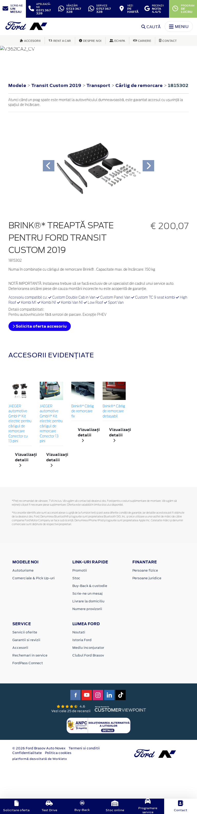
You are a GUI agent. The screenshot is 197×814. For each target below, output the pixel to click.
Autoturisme (23, 570)
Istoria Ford (82, 640)
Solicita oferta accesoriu (41, 326)
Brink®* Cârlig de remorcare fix (82, 411)
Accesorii (20, 647)
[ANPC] (98, 725)
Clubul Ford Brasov (88, 655)
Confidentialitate (27, 752)
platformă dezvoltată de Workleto (39, 759)
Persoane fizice (145, 570)
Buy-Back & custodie (89, 585)
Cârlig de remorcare (139, 85)
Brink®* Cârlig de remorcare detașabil (114, 411)
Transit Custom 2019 (56, 85)
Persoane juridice (146, 578)
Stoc (76, 578)
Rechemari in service (29, 655)
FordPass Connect (27, 663)
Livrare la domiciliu (88, 601)
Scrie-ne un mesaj (87, 593)
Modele (17, 85)
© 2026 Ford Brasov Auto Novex (38, 748)
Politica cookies (58, 752)
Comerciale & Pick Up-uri (33, 578)
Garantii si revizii (26, 640)
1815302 (178, 85)
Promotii (79, 570)
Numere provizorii (87, 608)
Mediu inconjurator (88, 647)
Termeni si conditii (84, 748)
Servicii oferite (24, 632)
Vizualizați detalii (23, 457)
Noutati (78, 632)
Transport (98, 85)
